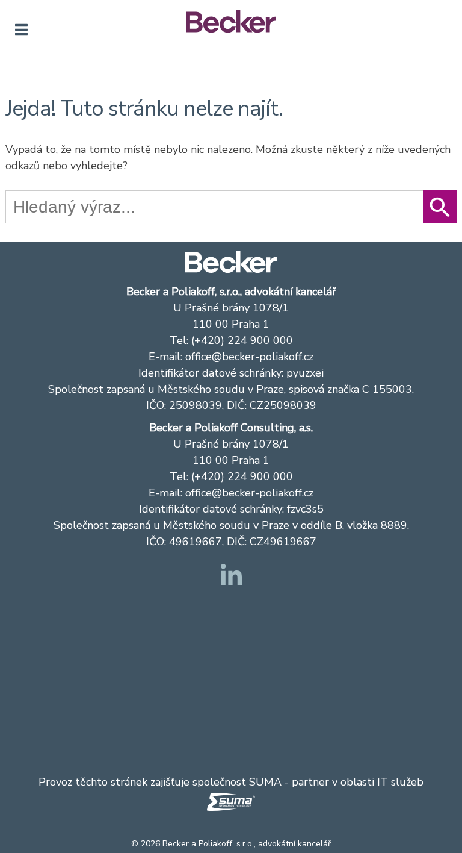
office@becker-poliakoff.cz (249, 356)
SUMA (265, 782)
